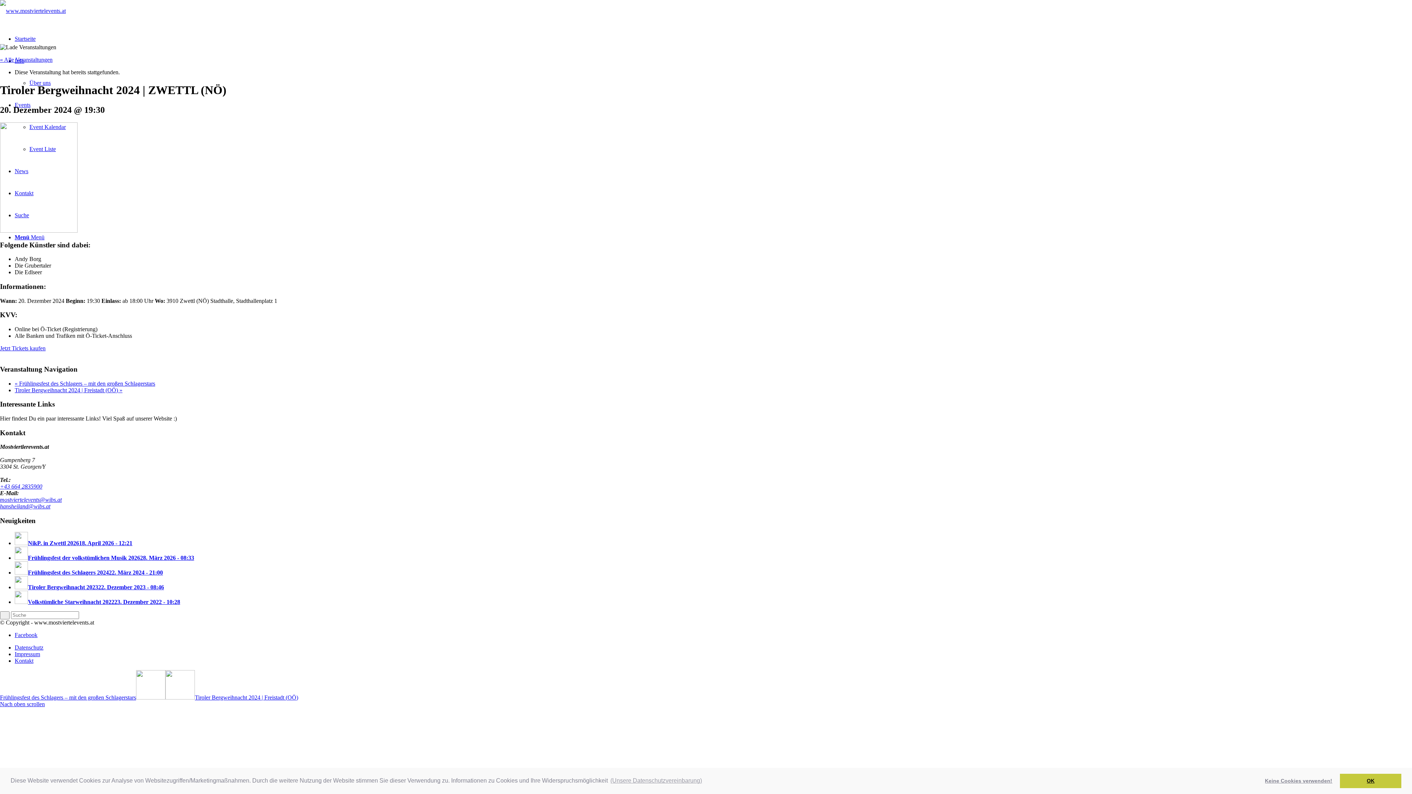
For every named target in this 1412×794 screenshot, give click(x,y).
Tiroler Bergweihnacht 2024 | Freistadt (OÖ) (68, 390)
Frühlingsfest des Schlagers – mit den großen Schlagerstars (85, 383)
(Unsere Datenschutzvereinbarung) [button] (656, 780)
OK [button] (1370, 781)
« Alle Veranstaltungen (26, 60)
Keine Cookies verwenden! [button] (1298, 781)
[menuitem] (713, 647)
